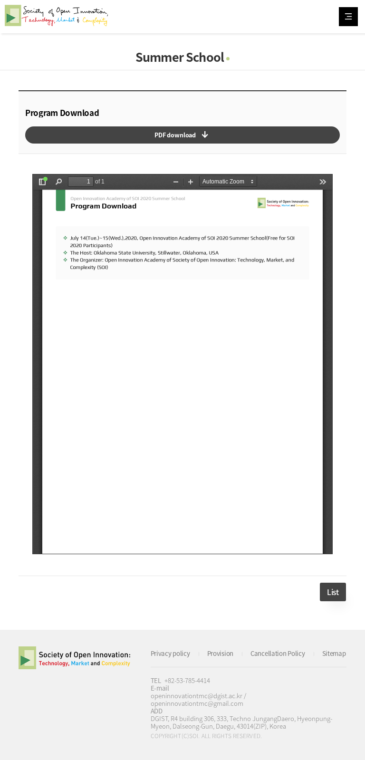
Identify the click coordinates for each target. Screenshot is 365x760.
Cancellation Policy (277, 653)
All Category (348, 16)
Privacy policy (170, 653)
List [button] (332, 592)
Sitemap (334, 653)
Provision (220, 653)
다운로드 (182, 135)
